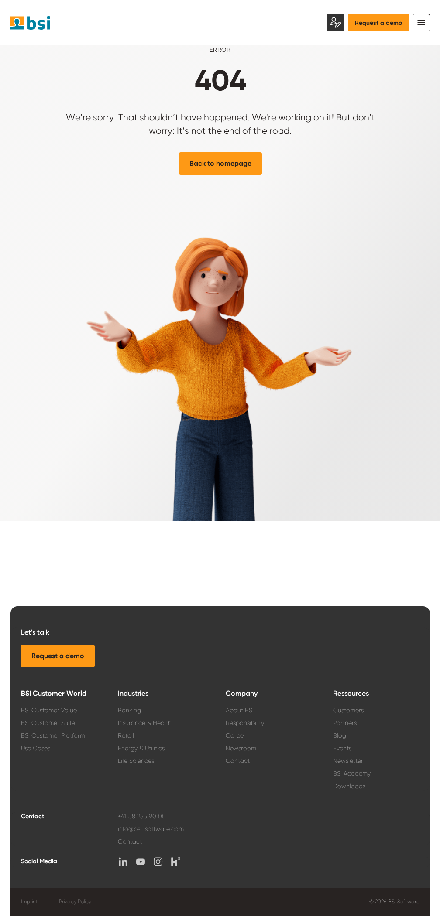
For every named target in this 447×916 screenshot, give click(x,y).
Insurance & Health (145, 722)
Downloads (349, 786)
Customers (348, 710)
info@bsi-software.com (151, 828)
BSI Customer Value (49, 710)
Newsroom (241, 748)
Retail (126, 735)
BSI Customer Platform (53, 735)
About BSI (240, 710)
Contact (238, 760)
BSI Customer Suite (48, 722)
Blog (339, 735)
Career (236, 735)
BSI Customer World (53, 693)
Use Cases (35, 748)
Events (342, 748)
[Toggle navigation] (421, 22)
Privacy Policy (75, 902)
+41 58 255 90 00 (142, 816)
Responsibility (245, 722)
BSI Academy (352, 773)
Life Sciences (136, 760)
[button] (220, 163)
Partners (345, 722)
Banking (129, 710)
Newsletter (348, 760)
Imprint (29, 902)
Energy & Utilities (141, 748)
